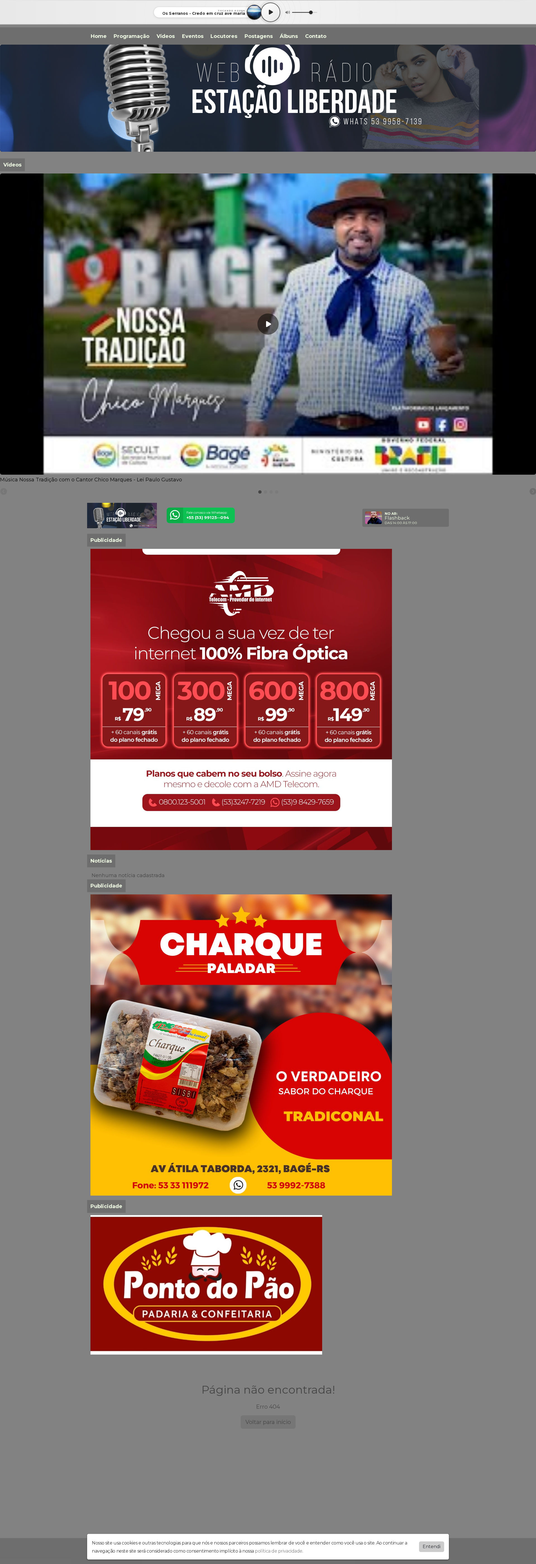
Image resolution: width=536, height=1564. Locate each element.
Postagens (259, 36)
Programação (131, 36)
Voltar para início (268, 1422)
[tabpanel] (268, 328)
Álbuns (289, 36)
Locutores (223, 36)
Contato (315, 36)
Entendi (432, 1546)
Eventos (193, 36)
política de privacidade (278, 1551)
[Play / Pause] (270, 12)
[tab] (260, 492)
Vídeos (166, 36)
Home (99, 36)
